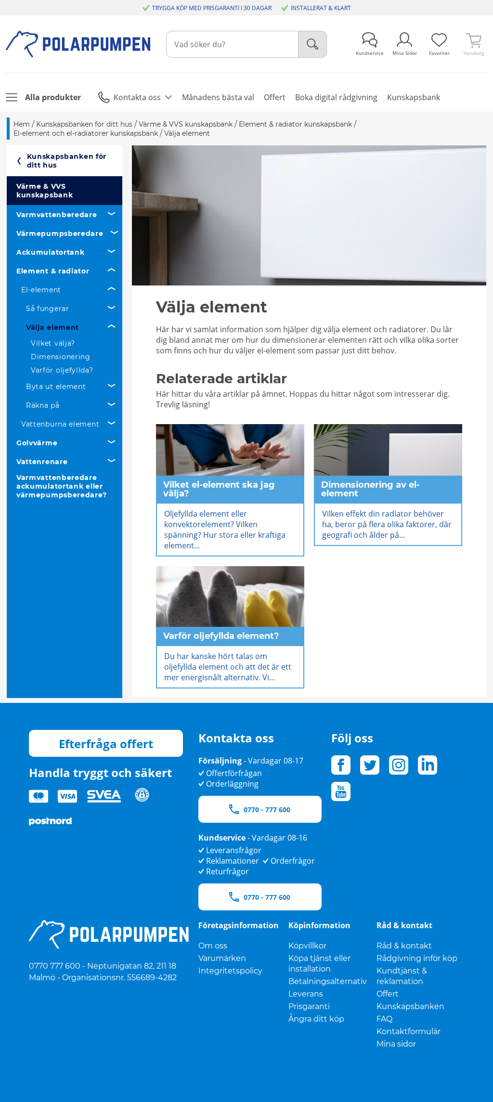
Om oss (212, 945)
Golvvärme (36, 443)
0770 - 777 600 (267, 809)
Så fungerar (47, 308)
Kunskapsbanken (410, 1006)
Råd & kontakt (404, 945)
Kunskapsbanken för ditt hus (67, 160)
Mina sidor (396, 1044)
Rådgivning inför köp (416, 958)
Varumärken (222, 958)
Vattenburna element (60, 424)
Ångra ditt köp (316, 1019)
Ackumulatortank (50, 252)
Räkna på (43, 405)
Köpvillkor (307, 945)
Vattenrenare (41, 461)
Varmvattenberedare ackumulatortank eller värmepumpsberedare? (61, 486)
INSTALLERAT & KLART (321, 8)
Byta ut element (56, 386)
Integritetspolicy (230, 970)
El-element (41, 289)
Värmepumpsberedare (60, 233)
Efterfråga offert (106, 744)
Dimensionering (61, 356)
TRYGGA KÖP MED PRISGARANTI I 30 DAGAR (212, 8)
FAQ (384, 1019)
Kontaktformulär (408, 1031)
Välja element (52, 327)
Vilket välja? (53, 343)
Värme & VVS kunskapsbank (44, 190)
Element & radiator (53, 271)
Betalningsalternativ (327, 981)
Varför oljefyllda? (62, 370)
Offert (387, 993)
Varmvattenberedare (56, 214)
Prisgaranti (309, 1006)
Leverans (305, 993)
